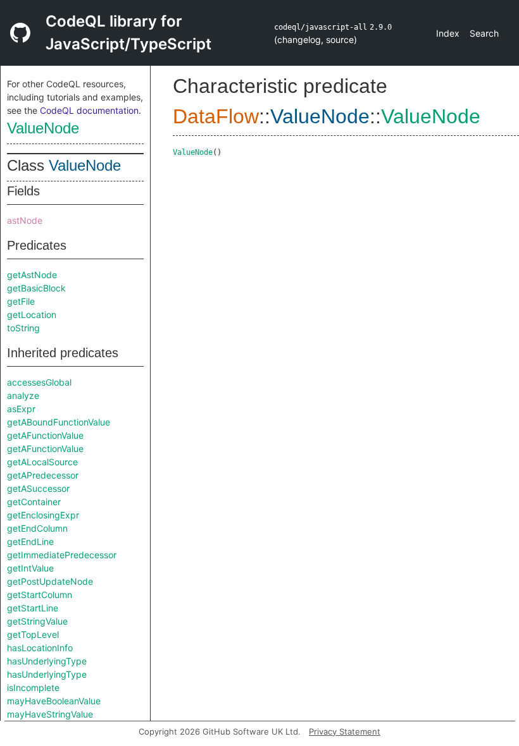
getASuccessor (38, 488)
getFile (21, 301)
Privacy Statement (344, 731)
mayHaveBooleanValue (54, 700)
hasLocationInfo (40, 647)
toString (23, 327)
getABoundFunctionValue (58, 422)
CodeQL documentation (89, 110)
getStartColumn (39, 594)
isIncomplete (33, 687)
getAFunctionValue (45, 435)
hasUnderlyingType (47, 661)
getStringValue (37, 621)
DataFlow (216, 116)
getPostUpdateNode (50, 581)
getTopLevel (33, 634)
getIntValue (30, 568)
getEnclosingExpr (43, 515)
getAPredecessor (42, 475)
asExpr (21, 408)
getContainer (34, 501)
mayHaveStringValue (50, 714)
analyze (23, 395)
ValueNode (43, 128)
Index (448, 33)
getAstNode (32, 274)
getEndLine (30, 541)
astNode (24, 220)
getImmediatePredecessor (61, 554)
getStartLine (32, 607)
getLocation (31, 314)
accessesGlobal (39, 382)
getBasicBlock (36, 288)
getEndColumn (37, 528)
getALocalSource (42, 461)
